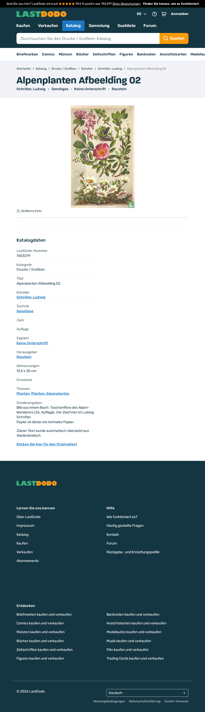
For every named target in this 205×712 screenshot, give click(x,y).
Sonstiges (60, 89)
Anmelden (179, 14)
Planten (23, 393)
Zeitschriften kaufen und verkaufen (44, 650)
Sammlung (99, 25)
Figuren (126, 54)
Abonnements (27, 561)
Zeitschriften (104, 54)
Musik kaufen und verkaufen (128, 641)
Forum (150, 25)
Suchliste (127, 25)
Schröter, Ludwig (31, 89)
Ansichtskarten (173, 54)
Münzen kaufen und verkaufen (40, 632)
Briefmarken (27, 54)
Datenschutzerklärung (144, 701)
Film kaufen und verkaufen (127, 650)
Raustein (119, 89)
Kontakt (112, 535)
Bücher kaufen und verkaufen (40, 641)
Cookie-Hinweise (176, 701)
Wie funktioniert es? (121, 517)
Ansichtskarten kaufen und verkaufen (136, 623)
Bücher (82, 54)
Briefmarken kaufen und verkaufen (44, 614)
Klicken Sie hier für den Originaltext (46, 444)
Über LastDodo (28, 517)
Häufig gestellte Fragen (125, 526)
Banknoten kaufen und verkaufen (132, 614)
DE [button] (139, 14)
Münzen (65, 54)
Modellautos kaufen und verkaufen (133, 632)
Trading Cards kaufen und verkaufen (135, 658)
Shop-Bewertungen (126, 3)
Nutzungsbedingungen (109, 701)
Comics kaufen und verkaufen (40, 623)
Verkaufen (48, 25)
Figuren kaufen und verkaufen (40, 658)
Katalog (73, 25)
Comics (48, 54)
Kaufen (23, 25)
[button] (164, 13)
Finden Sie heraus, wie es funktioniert (171, 3)
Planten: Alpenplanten (50, 393)
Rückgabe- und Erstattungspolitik (133, 552)
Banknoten (146, 54)
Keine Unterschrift (90, 89)
